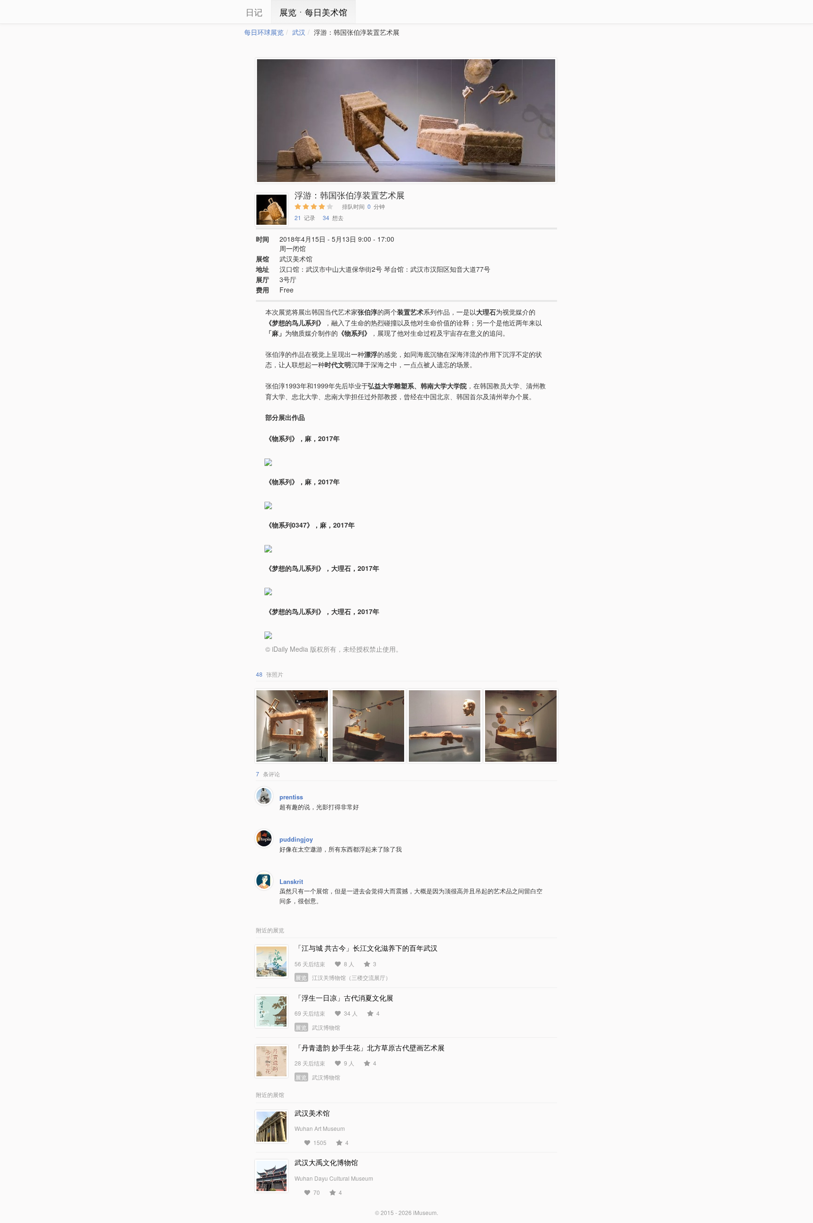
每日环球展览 (264, 32)
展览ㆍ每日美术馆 (313, 12)
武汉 (298, 32)
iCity (216, 11)
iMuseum (425, 1212)
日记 (254, 12)
